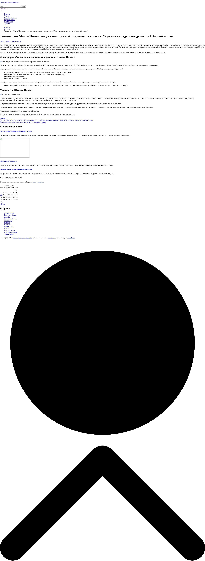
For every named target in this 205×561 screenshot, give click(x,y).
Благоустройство (10, 215)
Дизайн (7, 24)
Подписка (3, 8)
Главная (7, 14)
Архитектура (9, 213)
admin (19, 41)
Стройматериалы (10, 18)
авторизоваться (38, 182)
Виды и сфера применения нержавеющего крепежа (16, 131)
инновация (8, 221)
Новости (7, 225)
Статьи (6, 16)
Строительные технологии (10, 3)
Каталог (7, 223)
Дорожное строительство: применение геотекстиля (16, 169)
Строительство (9, 20)
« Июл (2, 204)
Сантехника (8, 22)
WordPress (71, 238)
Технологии (8, 234)
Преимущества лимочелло (8, 161)
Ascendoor (52, 238)
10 (1, 195)
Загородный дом (10, 219)
